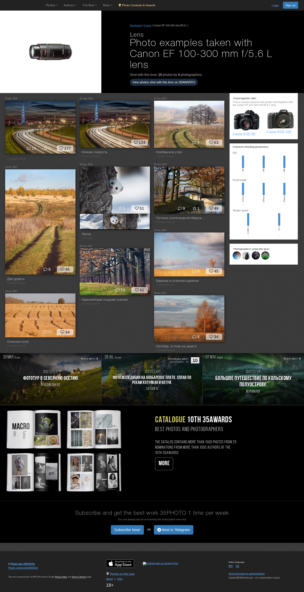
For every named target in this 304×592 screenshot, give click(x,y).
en (231, 566)
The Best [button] (89, 5)
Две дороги (16, 279)
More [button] (107, 5)
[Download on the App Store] (124, 563)
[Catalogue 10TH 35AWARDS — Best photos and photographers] (63, 450)
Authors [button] (69, 5)
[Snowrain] (265, 255)
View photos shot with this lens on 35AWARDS (163, 82)
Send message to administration (247, 573)
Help (119, 578)
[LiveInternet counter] (17, 571)
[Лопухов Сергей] (246, 255)
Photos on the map (122, 573)
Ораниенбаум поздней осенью (105, 299)
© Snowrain (87, 238)
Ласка (86, 234)
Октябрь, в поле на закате (176, 346)
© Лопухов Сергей (165, 156)
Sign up (291, 5)
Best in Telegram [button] (175, 530)
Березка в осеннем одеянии (177, 281)
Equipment (136, 25)
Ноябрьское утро (169, 152)
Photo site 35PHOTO (23, 564)
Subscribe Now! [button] (127, 530)
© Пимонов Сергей (16, 159)
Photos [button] (51, 5)
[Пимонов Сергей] (256, 255)
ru (237, 566)
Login (275, 5)
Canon (148, 25)
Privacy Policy (61, 577)
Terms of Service (79, 577)
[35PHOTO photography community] (22, 5)
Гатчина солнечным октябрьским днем (181, 218)
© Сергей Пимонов (91, 156)
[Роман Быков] (237, 255)
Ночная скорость (95, 152)
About (109, 578)
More (164, 463)
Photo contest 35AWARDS (23, 568)
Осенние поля (18, 341)
